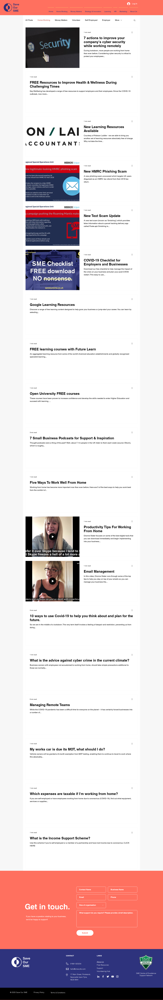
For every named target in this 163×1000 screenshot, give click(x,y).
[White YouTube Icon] (112, 976)
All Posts (29, 20)
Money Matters (61, 20)
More (117, 20)
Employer (106, 20)
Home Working (44, 20)
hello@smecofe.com (78, 969)
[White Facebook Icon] (103, 976)
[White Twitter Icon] (107, 976)
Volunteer (76, 20)
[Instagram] (117, 976)
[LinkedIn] (98, 976)
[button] (134, 20)
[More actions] (132, 32)
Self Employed (91, 20)
